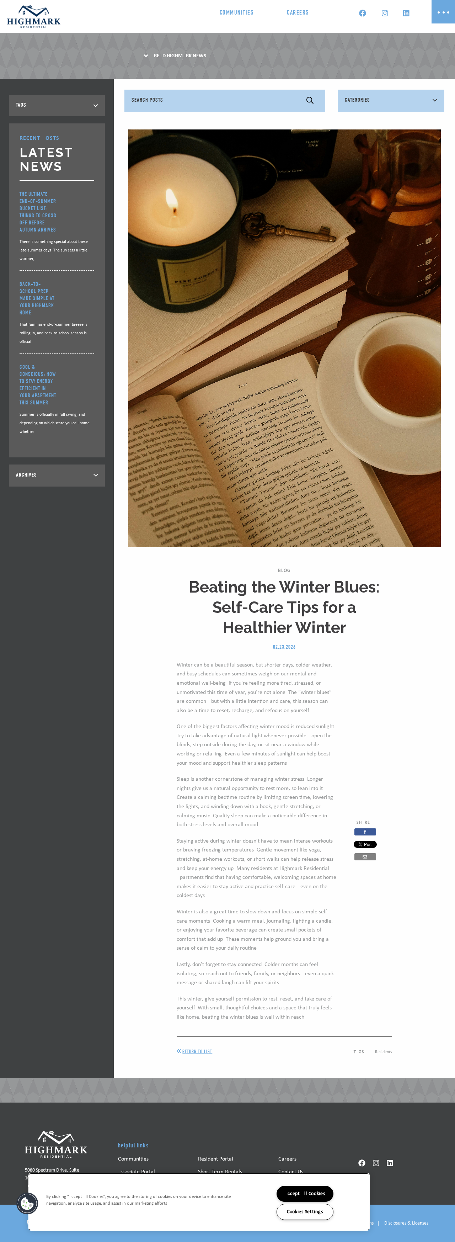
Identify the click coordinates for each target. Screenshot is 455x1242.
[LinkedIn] (406, 14)
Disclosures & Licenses (406, 1223)
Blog (284, 570)
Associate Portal (136, 1172)
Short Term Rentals (220, 1172)
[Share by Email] (365, 856)
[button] (27, 1203)
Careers (298, 13)
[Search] (310, 100)
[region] (199, 1202)
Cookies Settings (305, 1212)
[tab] (57, 105)
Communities (237, 13)
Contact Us (290, 1172)
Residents (383, 1052)
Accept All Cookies (305, 1193)
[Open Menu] (443, 11)
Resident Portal (215, 1159)
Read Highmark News (180, 56)
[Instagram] (384, 14)
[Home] (33, 17)
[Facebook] (362, 14)
